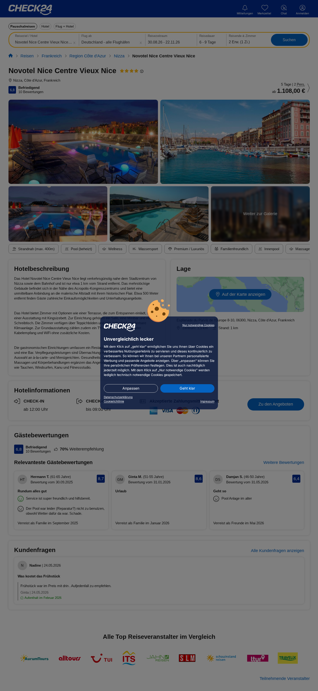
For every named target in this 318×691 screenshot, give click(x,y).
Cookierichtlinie (114, 401)
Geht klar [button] (187, 388)
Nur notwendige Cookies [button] (198, 325)
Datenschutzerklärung (118, 397)
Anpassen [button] (130, 388)
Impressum (207, 401)
